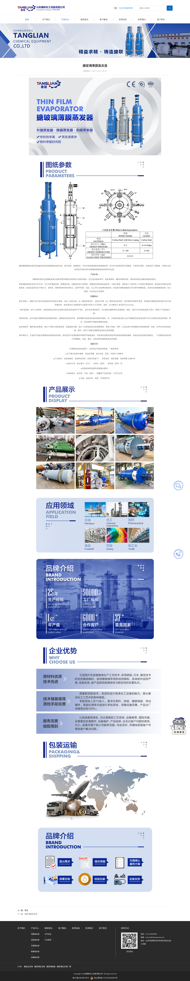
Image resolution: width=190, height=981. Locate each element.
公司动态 (48, 934)
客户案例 (103, 19)
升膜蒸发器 (35, 946)
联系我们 (142, 19)
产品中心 (65, 19)
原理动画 (123, 19)
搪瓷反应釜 (28, 967)
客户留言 (161, 19)
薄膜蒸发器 (35, 934)
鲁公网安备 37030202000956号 (105, 978)
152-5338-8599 (151, 934)
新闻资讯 (84, 19)
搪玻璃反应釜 (39, 967)
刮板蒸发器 (35, 940)
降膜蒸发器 (35, 951)
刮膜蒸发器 (35, 957)
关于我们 (46, 19)
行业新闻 (48, 940)
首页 (27, 19)
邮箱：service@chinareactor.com (152, 937)
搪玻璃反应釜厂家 (64, 967)
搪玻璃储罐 (50, 967)
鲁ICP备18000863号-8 (81, 978)
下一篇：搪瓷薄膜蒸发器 (27, 914)
